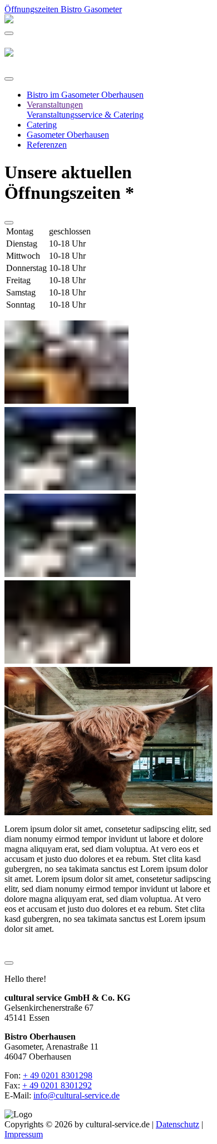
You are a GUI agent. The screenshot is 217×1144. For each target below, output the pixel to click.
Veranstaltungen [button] (55, 104)
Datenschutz (177, 1124)
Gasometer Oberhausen (68, 134)
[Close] (8, 79)
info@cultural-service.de (76, 1095)
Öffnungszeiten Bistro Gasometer (63, 9)
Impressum (23, 1134)
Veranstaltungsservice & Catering (85, 114)
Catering (42, 124)
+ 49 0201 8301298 (57, 1075)
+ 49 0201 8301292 (57, 1085)
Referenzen (47, 144)
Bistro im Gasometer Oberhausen (85, 94)
